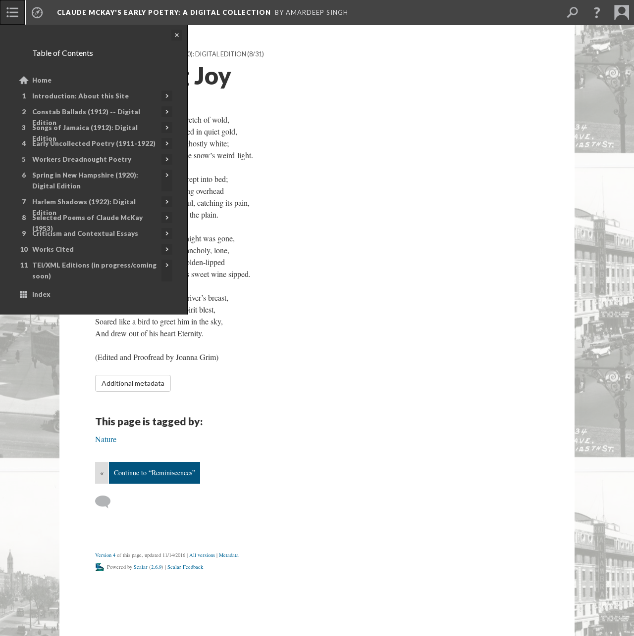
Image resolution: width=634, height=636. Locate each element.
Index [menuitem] (41, 294)
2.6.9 (156, 566)
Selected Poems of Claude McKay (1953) (87, 223)
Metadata (229, 554)
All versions (202, 554)
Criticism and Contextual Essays (85, 233)
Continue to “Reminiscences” (154, 472)
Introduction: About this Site (80, 96)
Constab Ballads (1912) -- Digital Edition (86, 117)
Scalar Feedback (185, 566)
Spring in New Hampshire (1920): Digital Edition (85, 180)
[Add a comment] (107, 502)
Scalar (141, 566)
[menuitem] (12, 12)
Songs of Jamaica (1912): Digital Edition (85, 133)
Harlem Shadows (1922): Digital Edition (84, 207)
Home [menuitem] (42, 80)
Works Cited (53, 249)
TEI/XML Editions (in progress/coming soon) (94, 270)
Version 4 (105, 554)
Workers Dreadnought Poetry (81, 159)
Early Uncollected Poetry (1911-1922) (94, 143)
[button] (596, 12)
